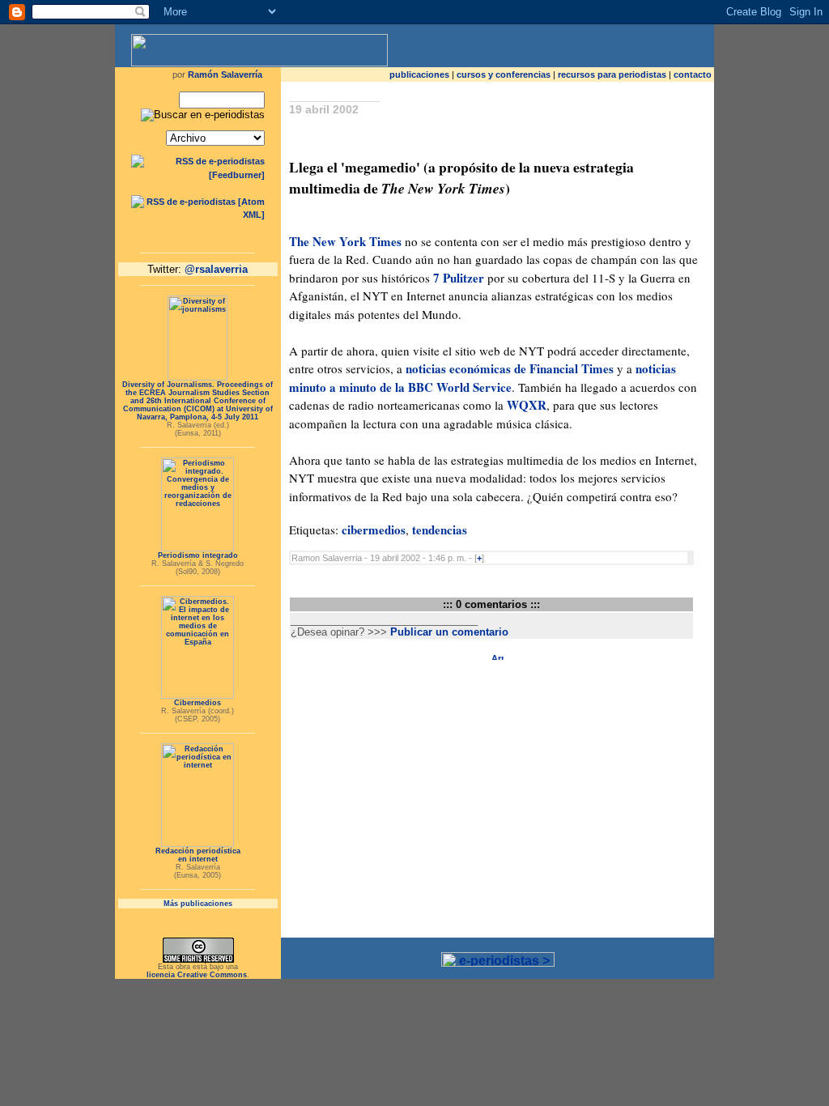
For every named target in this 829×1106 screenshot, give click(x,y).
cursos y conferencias (504, 74)
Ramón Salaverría (225, 74)
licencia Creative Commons (197, 975)
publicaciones (419, 74)
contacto (693, 74)
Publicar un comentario (449, 632)
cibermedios (374, 529)
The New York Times (345, 241)
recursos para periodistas (612, 74)
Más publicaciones (198, 904)
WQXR (526, 405)
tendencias (439, 529)
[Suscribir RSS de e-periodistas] (198, 175)
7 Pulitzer (460, 278)
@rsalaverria (216, 269)
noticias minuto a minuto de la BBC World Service (482, 377)
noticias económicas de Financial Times (510, 368)
